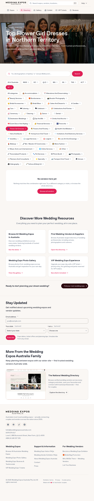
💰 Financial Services (43, 124)
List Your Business (69, 465)
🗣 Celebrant (40, 109)
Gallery (38, 10)
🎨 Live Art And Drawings (68, 139)
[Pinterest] (24, 424)
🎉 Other (63, 149)
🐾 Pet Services (39, 154)
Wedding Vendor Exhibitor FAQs (45, 455)
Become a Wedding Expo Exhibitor (75, 451)
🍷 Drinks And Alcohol (59, 119)
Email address (12, 317)
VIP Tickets (62, 10)
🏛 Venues (80, 159)
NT (11, 87)
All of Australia (13, 82)
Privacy (57, 480)
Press (36, 466)
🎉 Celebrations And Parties (62, 109)
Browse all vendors (47, 191)
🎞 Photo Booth (57, 154)
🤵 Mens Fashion (59, 144)
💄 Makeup (13, 144)
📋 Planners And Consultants (19, 159)
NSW (26, 82)
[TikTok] (19, 424)
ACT (84, 82)
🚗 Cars (12, 109)
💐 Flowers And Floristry (40, 129)
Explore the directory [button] (57, 392)
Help (83, 3)
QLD (46, 82)
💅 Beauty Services (16, 98)
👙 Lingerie (48, 139)
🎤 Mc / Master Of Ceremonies (34, 144)
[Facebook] (13, 424)
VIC (36, 82)
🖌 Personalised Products (18, 154)
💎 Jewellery (13, 139)
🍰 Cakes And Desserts (57, 103)
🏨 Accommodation (30, 93)
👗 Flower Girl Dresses (17, 129)
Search (77, 74)
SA (65, 82)
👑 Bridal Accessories (16, 103)
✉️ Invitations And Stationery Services (69, 134)
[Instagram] (8, 424)
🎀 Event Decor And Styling (19, 124)
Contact (37, 462)
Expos (12, 10)
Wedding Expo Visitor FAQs (44, 451)
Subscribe (10, 337)
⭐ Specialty (41, 159)
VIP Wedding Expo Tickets (15, 468)
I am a (54, 326)
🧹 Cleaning (29, 114)
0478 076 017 (11, 433)
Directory (27, 10)
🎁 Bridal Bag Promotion (71, 455)
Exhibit (49, 10)
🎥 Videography (14, 164)
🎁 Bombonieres (35, 98)
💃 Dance (44, 114)
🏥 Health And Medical (64, 129)
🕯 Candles (75, 103)
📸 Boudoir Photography (57, 98)
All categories (13, 93)
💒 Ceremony (13, 114)
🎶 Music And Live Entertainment (21, 149)
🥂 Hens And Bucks (16, 134)
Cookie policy (66, 480)
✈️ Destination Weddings (18, 119)
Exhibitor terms (48, 480)
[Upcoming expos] (17, 10)
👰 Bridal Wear (36, 103)
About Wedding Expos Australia (45, 459)
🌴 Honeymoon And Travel (39, 134)
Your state (13, 326)
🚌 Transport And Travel (61, 159)
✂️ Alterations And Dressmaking (56, 93)
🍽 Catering (25, 109)
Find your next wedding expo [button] (74, 286)
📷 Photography (75, 154)
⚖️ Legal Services (30, 139)
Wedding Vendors (14, 27)
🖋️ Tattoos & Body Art (35, 164)
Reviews (75, 10)
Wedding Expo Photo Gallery (16, 458)
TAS (74, 82)
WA (56, 82)
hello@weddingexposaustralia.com (18, 430)
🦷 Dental (57, 114)
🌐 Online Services (47, 149)
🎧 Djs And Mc (39, 119)
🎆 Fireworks (62, 124)
